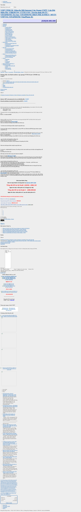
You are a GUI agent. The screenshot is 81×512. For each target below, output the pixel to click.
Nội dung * (2, 268)
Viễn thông (4, 493)
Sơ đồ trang (5, 1)
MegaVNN (13, 487)
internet (8, 484)
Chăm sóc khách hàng (7, 2)
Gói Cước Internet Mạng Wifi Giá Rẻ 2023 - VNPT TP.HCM (14, 229)
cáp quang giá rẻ (9, 481)
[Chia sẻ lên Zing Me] (29, 95)
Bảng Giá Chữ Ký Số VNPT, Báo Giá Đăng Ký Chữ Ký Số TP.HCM (16, 228)
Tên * (1, 269)
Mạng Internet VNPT (36, 133)
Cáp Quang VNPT (6, 506)
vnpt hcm (10, 493)
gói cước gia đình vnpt (11, 483)
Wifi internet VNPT (12, 155)
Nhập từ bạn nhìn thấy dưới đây (18, 270)
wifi (9, 494)
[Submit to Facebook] (4, 95)
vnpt (7, 493)
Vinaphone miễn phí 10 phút (9, 491)
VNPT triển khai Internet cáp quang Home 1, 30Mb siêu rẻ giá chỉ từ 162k (10, 434)
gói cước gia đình (5, 483)
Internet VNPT (14, 121)
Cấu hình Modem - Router (19, 72)
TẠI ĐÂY (27, 99)
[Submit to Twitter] (13, 95)
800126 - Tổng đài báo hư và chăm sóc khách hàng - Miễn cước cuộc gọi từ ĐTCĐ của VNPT (10, 425)
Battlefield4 (2, 244)
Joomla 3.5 (2, 90)
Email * (15, 269)
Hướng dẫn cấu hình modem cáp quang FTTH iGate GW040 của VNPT (9, 415)
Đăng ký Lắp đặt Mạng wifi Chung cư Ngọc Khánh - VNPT (14, 232)
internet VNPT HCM (31, 182)
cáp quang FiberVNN (3, 481)
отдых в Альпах (3, 89)
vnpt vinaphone (6, 494)
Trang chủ (2, 72)
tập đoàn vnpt (13, 490)
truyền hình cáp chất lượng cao (8, 489)
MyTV (6, 488)
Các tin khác (10, 72)
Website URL (31, 269)
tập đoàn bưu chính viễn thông (6, 490)
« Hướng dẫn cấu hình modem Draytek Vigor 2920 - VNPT (18, 240)
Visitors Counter (9, 502)
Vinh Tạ (7, 80)
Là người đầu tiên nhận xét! (8, 87)
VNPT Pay (13, 493)
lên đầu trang (2, 272)
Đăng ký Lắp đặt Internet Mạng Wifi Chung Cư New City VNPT (15, 231)
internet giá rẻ (11, 486)
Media (4, 86)
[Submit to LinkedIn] (21, 95)
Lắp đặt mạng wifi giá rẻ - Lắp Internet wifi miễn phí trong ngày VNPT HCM (10, 406)
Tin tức (6, 72)
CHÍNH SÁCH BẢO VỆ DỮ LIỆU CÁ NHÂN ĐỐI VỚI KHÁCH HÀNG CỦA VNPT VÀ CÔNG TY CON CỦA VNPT (10, 443)
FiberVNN (12, 482)
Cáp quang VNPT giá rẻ (6, 482)
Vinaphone (2, 491)
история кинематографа (5, 242)
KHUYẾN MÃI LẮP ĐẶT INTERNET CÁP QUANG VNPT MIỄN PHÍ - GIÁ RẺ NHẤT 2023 (9, 394)
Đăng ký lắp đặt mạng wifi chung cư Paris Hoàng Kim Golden (14, 230)
